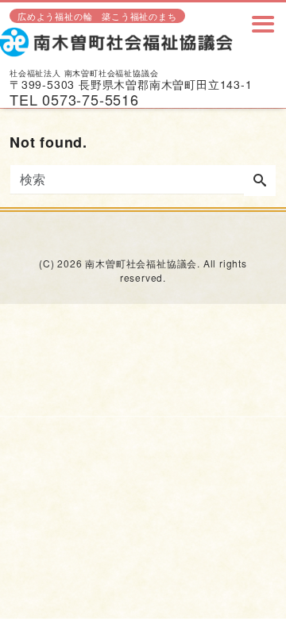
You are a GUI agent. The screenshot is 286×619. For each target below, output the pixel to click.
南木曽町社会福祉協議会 (141, 263)
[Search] (260, 181)
